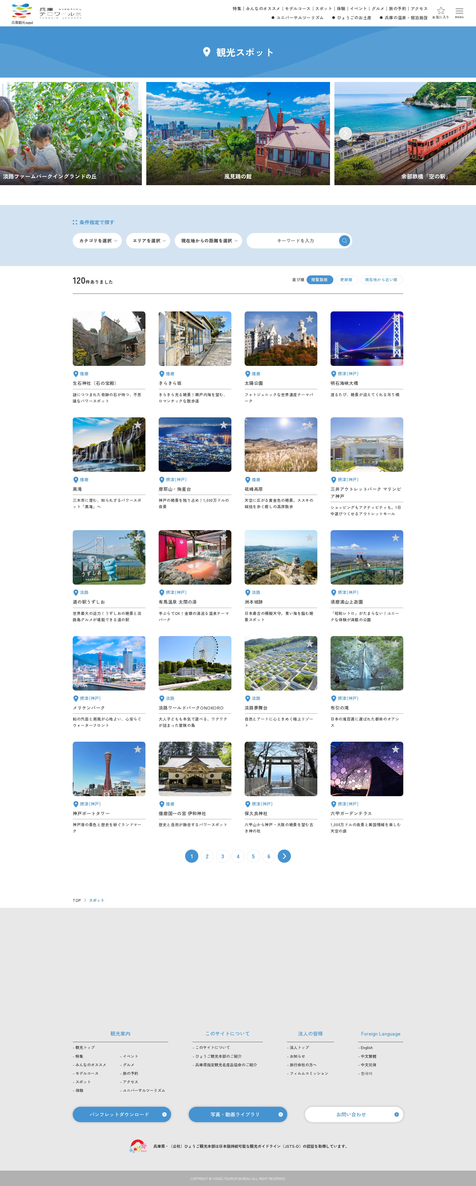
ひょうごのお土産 (354, 17)
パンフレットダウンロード (119, 1114)
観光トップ (85, 1047)
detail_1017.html (367, 576)
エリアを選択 (147, 240)
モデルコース (298, 8)
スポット (323, 8)
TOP (77, 900)
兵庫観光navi (22, 13)
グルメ (378, 8)
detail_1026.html (195, 467)
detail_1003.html (109, 682)
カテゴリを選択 (95, 240)
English (367, 1047)
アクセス (419, 8)
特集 (237, 8)
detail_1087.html (195, 357)
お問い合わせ (351, 1114)
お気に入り (441, 17)
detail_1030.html (195, 576)
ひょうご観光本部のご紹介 (218, 1056)
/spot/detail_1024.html (238, 133)
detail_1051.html (281, 357)
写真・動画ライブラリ (235, 1114)
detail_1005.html (367, 467)
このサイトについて (212, 1047)
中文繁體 (368, 1056)
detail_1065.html (281, 576)
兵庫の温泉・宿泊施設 (406, 17)
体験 (341, 8)
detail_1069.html (195, 682)
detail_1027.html (367, 357)
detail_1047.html (109, 357)
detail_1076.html (109, 576)
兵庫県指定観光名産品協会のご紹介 (226, 1064)
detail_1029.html (367, 788)
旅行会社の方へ (303, 1064)
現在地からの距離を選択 (206, 240)
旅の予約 (397, 8)
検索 (344, 240)
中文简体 (368, 1064)
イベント (358, 8)
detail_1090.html (281, 467)
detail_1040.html (109, 467)
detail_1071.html (281, 682)
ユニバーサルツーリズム (300, 17)
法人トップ (299, 1047)
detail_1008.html (109, 788)
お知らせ (297, 1056)
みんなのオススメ (263, 8)
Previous (130, 133)
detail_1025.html (281, 788)
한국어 (366, 1073)
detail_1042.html (195, 788)
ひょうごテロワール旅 (60, 13)
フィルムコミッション (309, 1073)
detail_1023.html (367, 682)
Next (345, 133)
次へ (284, 856)
